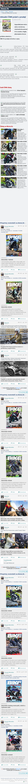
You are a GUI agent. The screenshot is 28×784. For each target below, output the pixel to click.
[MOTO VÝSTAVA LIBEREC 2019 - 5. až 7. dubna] (14, 119)
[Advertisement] (14, 205)
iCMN (6, 11)
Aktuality (11, 11)
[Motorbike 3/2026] (14, 183)
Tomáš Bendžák (8, 560)
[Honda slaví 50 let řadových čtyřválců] (14, 95)
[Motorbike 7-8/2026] (14, 134)
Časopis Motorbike (9, 226)
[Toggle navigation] (25, 8)
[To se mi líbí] (23, 226)
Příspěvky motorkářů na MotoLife (13, 223)
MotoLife (7, 322)
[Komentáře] (25, 226)
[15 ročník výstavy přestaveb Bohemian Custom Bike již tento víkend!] (14, 107)
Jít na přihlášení (22, 392)
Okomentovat (22, 269)
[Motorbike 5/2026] (14, 158)
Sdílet (13, 269)
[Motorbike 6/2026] (14, 146)
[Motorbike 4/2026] (14, 170)
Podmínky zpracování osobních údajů (8, 778)
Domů (2, 11)
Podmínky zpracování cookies (21, 778)
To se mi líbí (5, 269)
